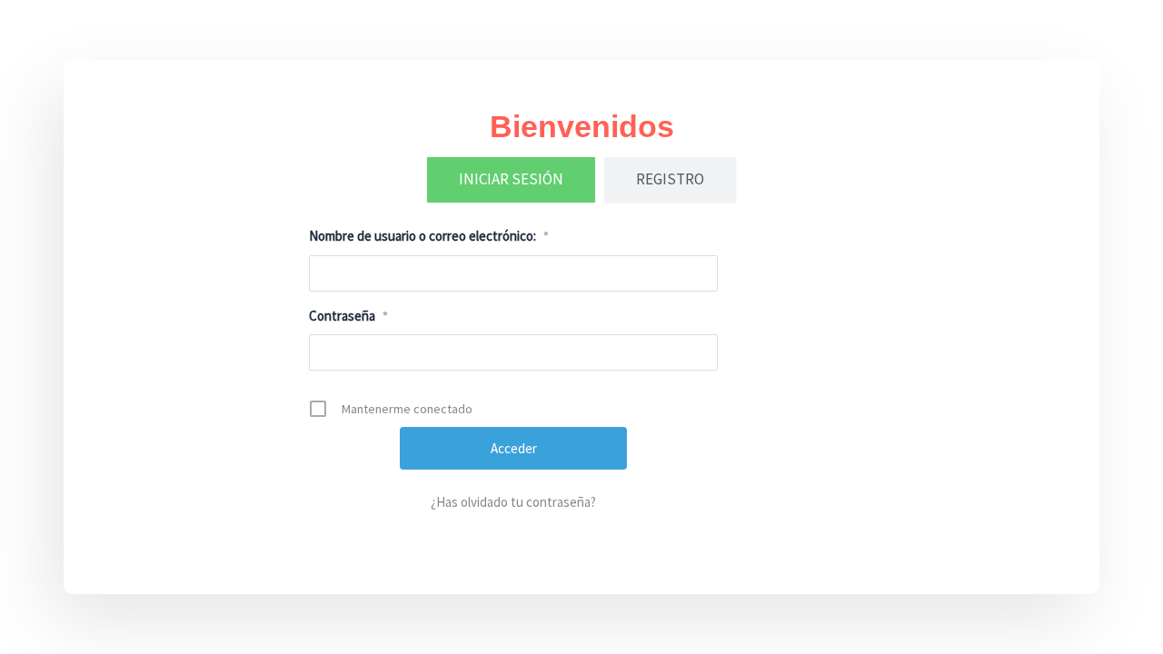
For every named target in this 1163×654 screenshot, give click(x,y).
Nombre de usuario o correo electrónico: (429, 235)
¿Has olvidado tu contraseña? (513, 501)
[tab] (511, 180)
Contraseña (348, 315)
